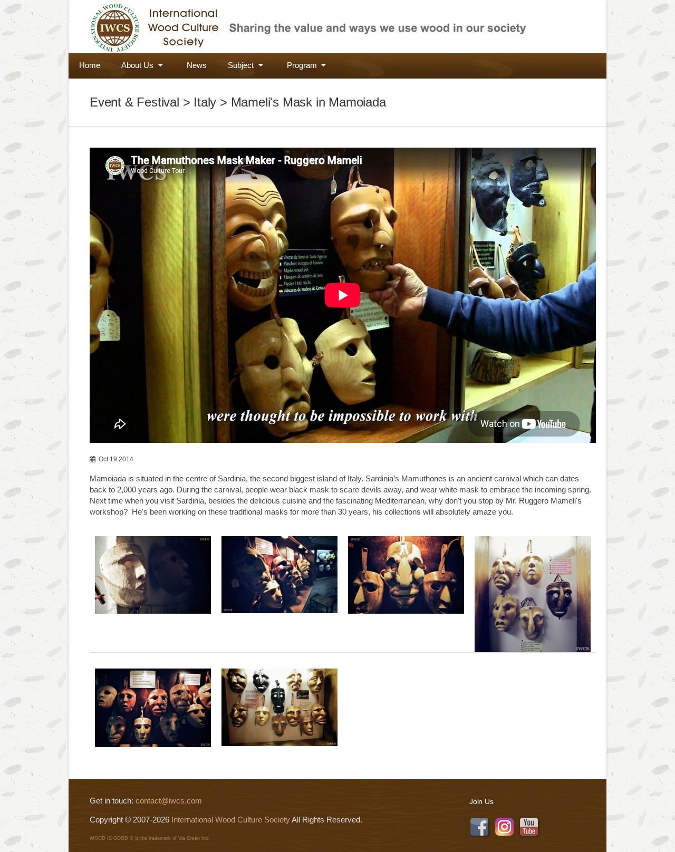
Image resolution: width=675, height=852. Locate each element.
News (197, 65)
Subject (242, 65)
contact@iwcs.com (169, 800)
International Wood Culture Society (230, 819)
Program (303, 65)
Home (89, 65)
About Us (138, 65)
